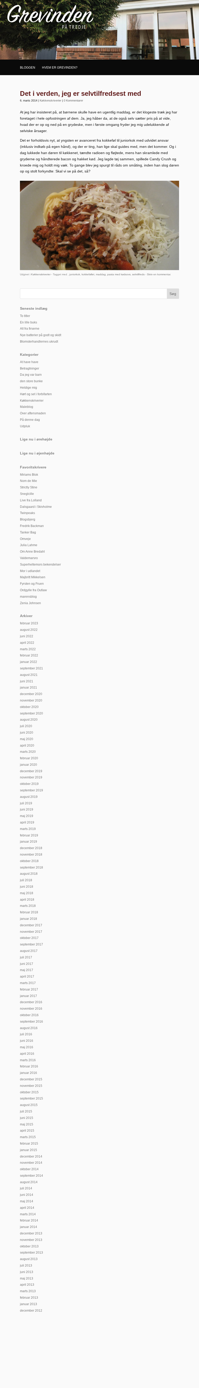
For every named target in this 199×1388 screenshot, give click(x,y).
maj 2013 (26, 1278)
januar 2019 (28, 841)
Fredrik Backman (32, 526)
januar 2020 (28, 765)
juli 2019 (26, 803)
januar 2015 (28, 1150)
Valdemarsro (29, 558)
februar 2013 (29, 1297)
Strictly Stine (28, 487)
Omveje (25, 539)
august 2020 (29, 719)
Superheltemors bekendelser (40, 564)
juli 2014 (26, 1188)
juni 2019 (26, 809)
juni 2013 (26, 1272)
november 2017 (31, 932)
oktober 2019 (29, 784)
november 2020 (31, 700)
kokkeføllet (88, 274)
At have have (29, 362)
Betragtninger (29, 368)
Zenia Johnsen (30, 603)
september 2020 (31, 713)
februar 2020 (29, 758)
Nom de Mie (28, 481)
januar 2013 (28, 1304)
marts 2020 (28, 752)
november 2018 (31, 854)
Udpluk (25, 426)
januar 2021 (28, 687)
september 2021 (31, 668)
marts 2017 (28, 983)
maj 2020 (26, 739)
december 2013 (31, 1233)
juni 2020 (26, 732)
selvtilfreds (138, 274)
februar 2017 (29, 989)
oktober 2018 (29, 861)
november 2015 (31, 1086)
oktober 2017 (29, 938)
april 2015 (27, 1130)
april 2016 (27, 1054)
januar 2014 (28, 1227)
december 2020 (31, 694)
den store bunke (31, 381)
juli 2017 (26, 957)
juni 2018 (26, 886)
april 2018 (27, 899)
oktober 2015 (29, 1092)
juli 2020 (26, 726)
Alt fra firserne (29, 328)
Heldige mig (28, 387)
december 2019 (31, 771)
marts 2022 (28, 649)
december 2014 (31, 1156)
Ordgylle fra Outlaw (33, 590)
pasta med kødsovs (119, 274)
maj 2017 (26, 970)
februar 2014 (29, 1220)
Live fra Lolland (31, 500)
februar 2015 (29, 1143)
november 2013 (31, 1240)
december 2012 (31, 1310)
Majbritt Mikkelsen (32, 577)
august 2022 (29, 630)
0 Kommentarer (73, 100)
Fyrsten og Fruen (32, 583)
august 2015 (29, 1105)
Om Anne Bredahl (32, 551)
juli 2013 (26, 1265)
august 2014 (29, 1182)
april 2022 (27, 643)
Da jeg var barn (31, 375)
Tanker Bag (28, 532)
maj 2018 (26, 893)
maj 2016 (26, 1047)
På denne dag (30, 420)
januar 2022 (28, 662)
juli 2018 (26, 880)
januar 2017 (28, 996)
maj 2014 (26, 1201)
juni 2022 (26, 636)
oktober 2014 (29, 1169)
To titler (25, 316)
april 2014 (27, 1208)
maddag (101, 274)
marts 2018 (28, 906)
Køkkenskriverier (50, 100)
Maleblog (26, 407)
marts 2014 (28, 1214)
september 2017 (31, 944)
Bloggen (27, 67)
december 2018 (31, 848)
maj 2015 (26, 1124)
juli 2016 (26, 1034)
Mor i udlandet (30, 571)
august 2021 (29, 675)
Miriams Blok (29, 474)
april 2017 (27, 976)
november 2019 (31, 777)
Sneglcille (27, 494)
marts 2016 (28, 1060)
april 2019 (27, 822)
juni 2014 (26, 1195)
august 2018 (29, 874)
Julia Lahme (28, 545)
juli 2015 (26, 1111)
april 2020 (27, 745)
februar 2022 (29, 655)
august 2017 (29, 951)
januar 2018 (28, 919)
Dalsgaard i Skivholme (36, 507)
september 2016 (31, 1021)
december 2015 (31, 1079)
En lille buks (28, 322)
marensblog (28, 596)
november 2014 (31, 1163)
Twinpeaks (27, 513)
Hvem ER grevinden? (59, 67)
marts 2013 (28, 1291)
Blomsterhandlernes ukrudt (39, 341)
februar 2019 (29, 835)
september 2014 (31, 1175)
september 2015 (31, 1098)
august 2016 (29, 1028)
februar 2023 (29, 623)
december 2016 (31, 1002)
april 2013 (27, 1284)
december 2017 (31, 925)
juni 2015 (26, 1118)
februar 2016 (29, 1066)
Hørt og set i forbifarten (36, 394)
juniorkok (74, 274)
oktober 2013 (29, 1246)
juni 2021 (26, 681)
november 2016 (31, 1008)
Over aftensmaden (33, 413)
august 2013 (29, 1259)
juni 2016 (26, 1041)
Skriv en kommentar (158, 274)
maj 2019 (26, 816)
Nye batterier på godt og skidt (40, 335)
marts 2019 (28, 829)
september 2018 (31, 867)
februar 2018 (29, 912)
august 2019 (29, 797)
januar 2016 (28, 1073)
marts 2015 (28, 1137)
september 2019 (31, 790)
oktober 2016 (29, 1015)
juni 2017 (26, 964)
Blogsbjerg (27, 519)
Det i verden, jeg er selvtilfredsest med (80, 93)
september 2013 (31, 1252)
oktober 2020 (29, 707)
